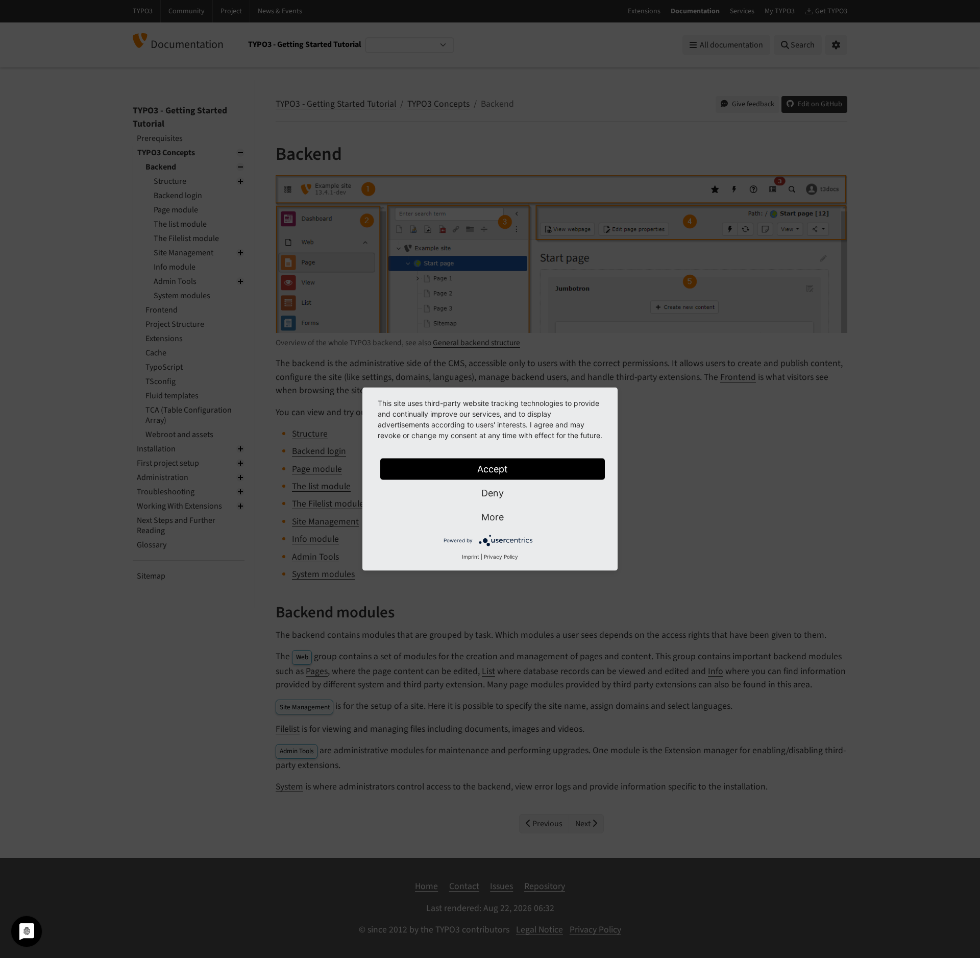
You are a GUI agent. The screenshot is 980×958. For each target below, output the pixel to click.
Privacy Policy (501, 557)
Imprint (470, 557)
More (492, 517)
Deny (492, 493)
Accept (492, 469)
